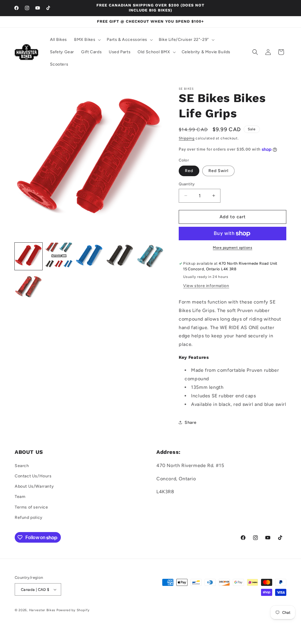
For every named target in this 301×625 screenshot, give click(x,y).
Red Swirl (218, 170)
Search (22, 465)
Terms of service (31, 507)
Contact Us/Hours (33, 476)
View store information (206, 285)
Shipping (187, 138)
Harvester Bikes (42, 610)
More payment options (232, 248)
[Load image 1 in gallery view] (28, 256)
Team (20, 496)
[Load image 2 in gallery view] (59, 256)
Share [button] (190, 422)
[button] (87, 40)
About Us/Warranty (34, 486)
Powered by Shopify (73, 610)
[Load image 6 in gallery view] (28, 287)
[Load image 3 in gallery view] (89, 256)
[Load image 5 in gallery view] (150, 256)
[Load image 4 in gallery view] (120, 256)
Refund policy (29, 517)
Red (189, 170)
